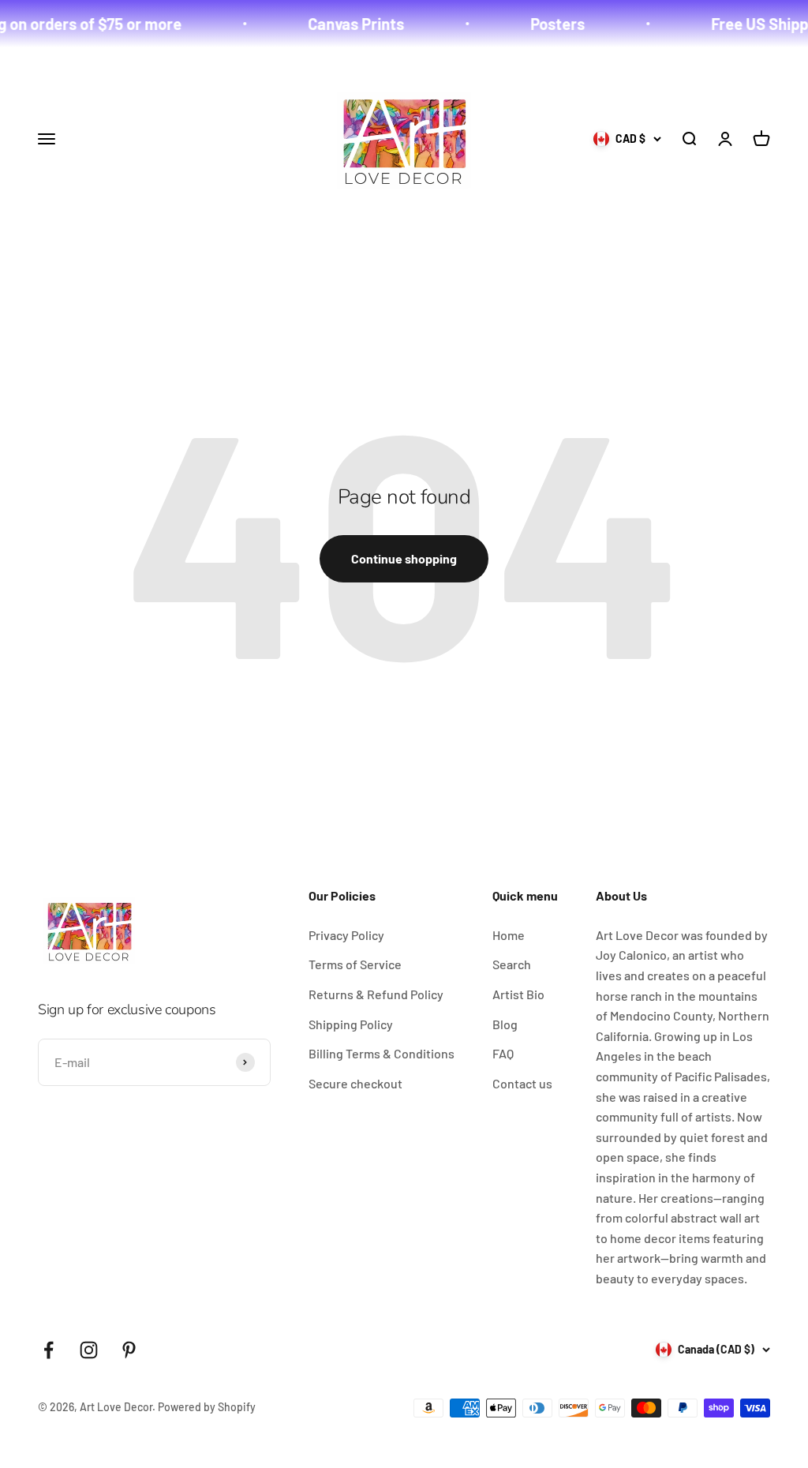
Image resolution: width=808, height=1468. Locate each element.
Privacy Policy (346, 934)
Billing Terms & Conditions (381, 1053)
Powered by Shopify (207, 1407)
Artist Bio (518, 994)
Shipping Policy (351, 1024)
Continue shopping (404, 558)
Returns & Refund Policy (376, 994)
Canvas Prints (340, 23)
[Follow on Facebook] (48, 1350)
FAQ (503, 1053)
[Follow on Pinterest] (129, 1350)
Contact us (522, 1083)
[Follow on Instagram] (88, 1350)
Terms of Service (355, 964)
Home (508, 934)
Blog (505, 1024)
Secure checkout (355, 1083)
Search (511, 964)
